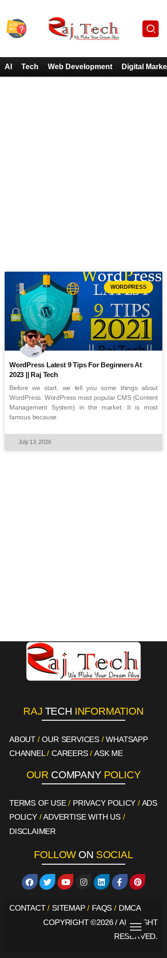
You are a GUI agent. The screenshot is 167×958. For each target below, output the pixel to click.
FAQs (102, 908)
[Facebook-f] (120, 882)
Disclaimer (32, 831)
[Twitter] (47, 882)
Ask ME (108, 753)
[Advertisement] (83, 174)
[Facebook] (30, 882)
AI (8, 67)
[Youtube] (65, 882)
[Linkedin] (101, 882)
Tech (30, 67)
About (22, 739)
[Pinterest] (137, 882)
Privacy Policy (104, 803)
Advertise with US (82, 817)
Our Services (70, 739)
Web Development (80, 67)
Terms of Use (37, 803)
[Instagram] (83, 882)
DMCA (130, 908)
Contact (27, 908)
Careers (69, 753)
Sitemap (68, 908)
